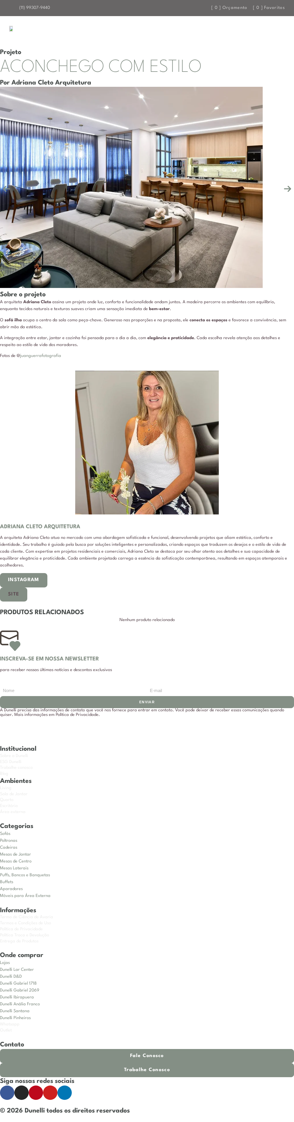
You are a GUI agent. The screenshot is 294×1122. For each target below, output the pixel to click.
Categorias (16, 826)
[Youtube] (50, 1093)
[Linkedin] (64, 1093)
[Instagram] (21, 1093)
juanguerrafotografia (40, 356)
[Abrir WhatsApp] (279, 1107)
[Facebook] (7, 1093)
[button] (271, 30)
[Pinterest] (36, 1093)
